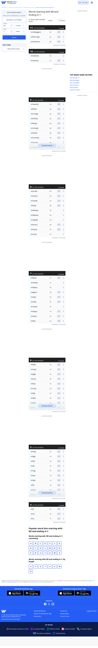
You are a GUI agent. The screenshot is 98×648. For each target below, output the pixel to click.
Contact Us (63, 611)
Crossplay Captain (86, 629)
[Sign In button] (92, 2)
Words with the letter (29, 7)
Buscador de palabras (44, 633)
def (59, 32)
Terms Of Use (64, 616)
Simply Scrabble (70, 629)
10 (59, 567)
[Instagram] (52, 604)
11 (31, 571)
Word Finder (4, 7)
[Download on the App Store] (15, 593)
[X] (49, 604)
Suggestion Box (92, 611)
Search (14, 37)
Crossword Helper (39, 629)
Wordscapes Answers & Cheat (19, 629)
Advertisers (37, 616)
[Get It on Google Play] (32, 593)
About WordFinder (40, 611)
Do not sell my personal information (10, 619)
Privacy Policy (64, 614)
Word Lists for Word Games (15, 7)
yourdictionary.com (14, 582)
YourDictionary (60, 633)
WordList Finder (55, 629)
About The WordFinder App (42, 614)
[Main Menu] (96, 2)
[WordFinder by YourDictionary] (9, 2)
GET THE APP (83, 3)
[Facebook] (45, 604)
